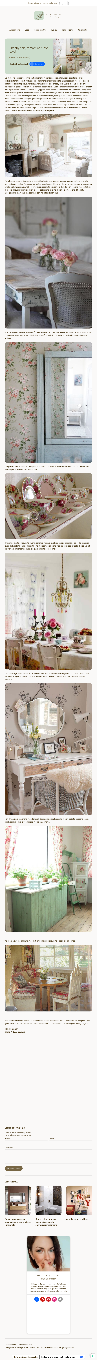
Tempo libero (67, 30)
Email (51, 1139)
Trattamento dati (25, 1345)
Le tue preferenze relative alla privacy (58, 1357)
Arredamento (14, 30)
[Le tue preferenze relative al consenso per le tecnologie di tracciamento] (93, 1356)
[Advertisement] (48, 1062)
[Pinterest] (42, 1299)
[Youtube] (48, 1299)
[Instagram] (54, 1299)
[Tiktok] (60, 1299)
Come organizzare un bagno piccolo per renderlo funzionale (18, 1222)
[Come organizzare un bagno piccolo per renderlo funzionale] (18, 1200)
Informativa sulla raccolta (25, 1357)
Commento (9, 1147)
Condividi (38, 64)
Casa (27, 30)
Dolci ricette (82, 30)
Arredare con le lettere (77, 1219)
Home (13, 57)
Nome (7, 1139)
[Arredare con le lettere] (79, 1200)
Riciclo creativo (40, 30)
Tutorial (54, 30)
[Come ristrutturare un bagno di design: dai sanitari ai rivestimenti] (48, 1200)
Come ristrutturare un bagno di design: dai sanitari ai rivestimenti (46, 1222)
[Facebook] (36, 1299)
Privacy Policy (11, 1345)
